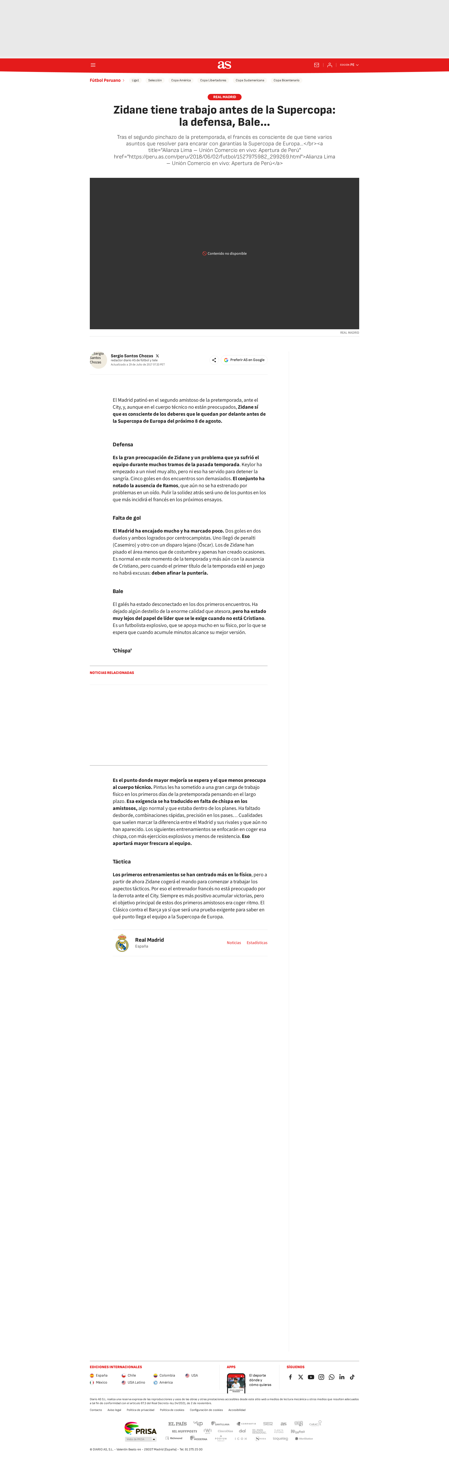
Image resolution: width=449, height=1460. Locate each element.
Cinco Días (225, 1431)
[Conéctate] (330, 65)
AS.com (284, 1423)
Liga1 (135, 80)
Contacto (96, 1410)
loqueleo (280, 1439)
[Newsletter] (316, 65)
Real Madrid (149, 940)
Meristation (304, 1439)
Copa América (181, 80)
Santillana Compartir (246, 1423)
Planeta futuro (278, 1431)
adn (298, 1423)
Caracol (315, 1423)
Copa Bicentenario (287, 80)
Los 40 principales (198, 1423)
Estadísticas (257, 943)
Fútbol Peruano (105, 80)
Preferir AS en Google (247, 360)
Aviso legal (114, 1410)
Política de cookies (172, 1410)
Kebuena (298, 1431)
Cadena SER (268, 1423)
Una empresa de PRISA (140, 1428)
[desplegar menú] (93, 65)
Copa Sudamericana (250, 80)
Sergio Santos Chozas (132, 355)
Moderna (198, 1439)
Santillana (220, 1423)
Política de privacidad (140, 1410)
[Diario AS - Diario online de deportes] (224, 65)
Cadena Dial (242, 1431)
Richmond (173, 1438)
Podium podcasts (221, 1439)
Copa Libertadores (213, 80)
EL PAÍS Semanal (259, 1431)
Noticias (234, 943)
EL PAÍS (177, 1423)
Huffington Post (184, 1431)
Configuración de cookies (206, 1410)
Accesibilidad (237, 1410)
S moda (260, 1439)
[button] (214, 360)
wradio (208, 1431)
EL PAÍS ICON (240, 1439)
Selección (155, 80)
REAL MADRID (224, 97)
